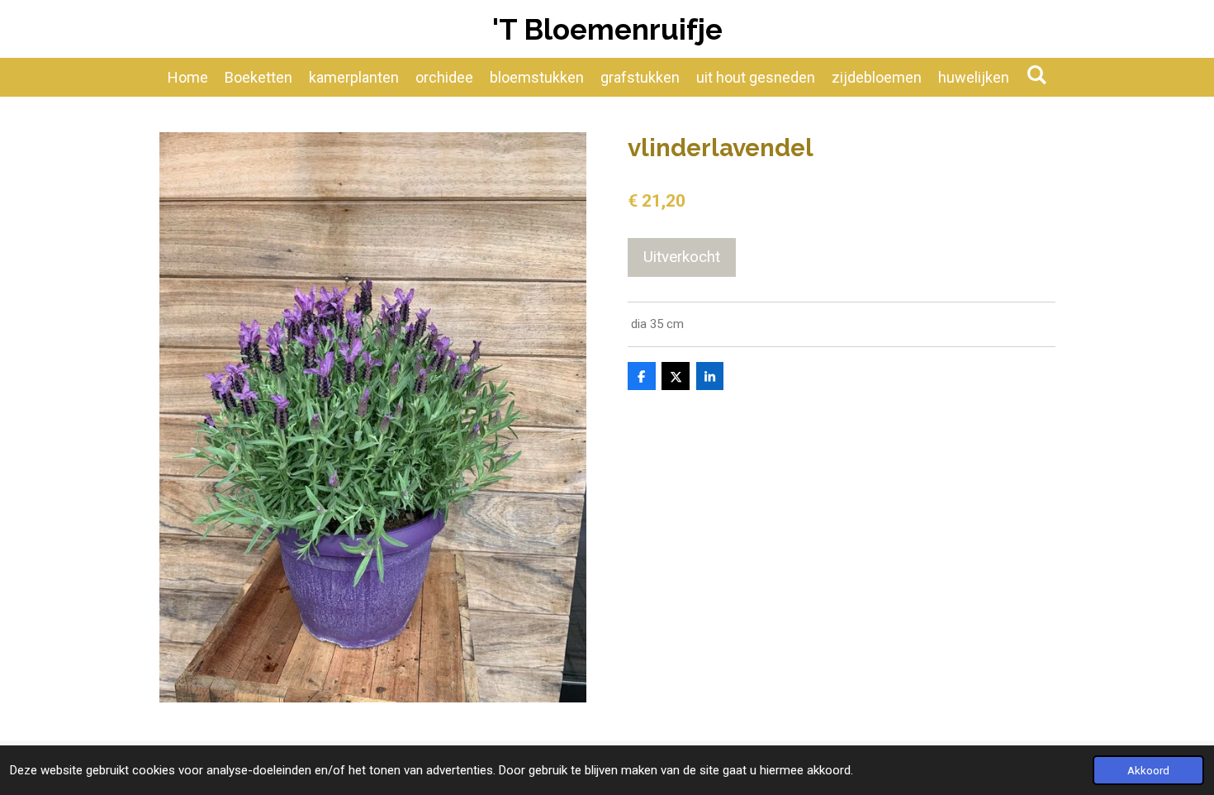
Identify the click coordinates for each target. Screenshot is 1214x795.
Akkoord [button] (1148, 770)
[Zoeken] (1036, 75)
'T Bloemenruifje (607, 29)
